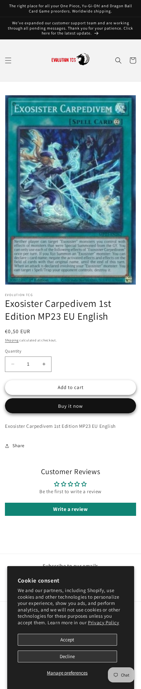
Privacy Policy (103, 622)
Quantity (13, 351)
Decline (67, 656)
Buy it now (70, 406)
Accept (67, 639)
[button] (8, 60)
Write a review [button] (70, 509)
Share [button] (18, 445)
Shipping (12, 340)
